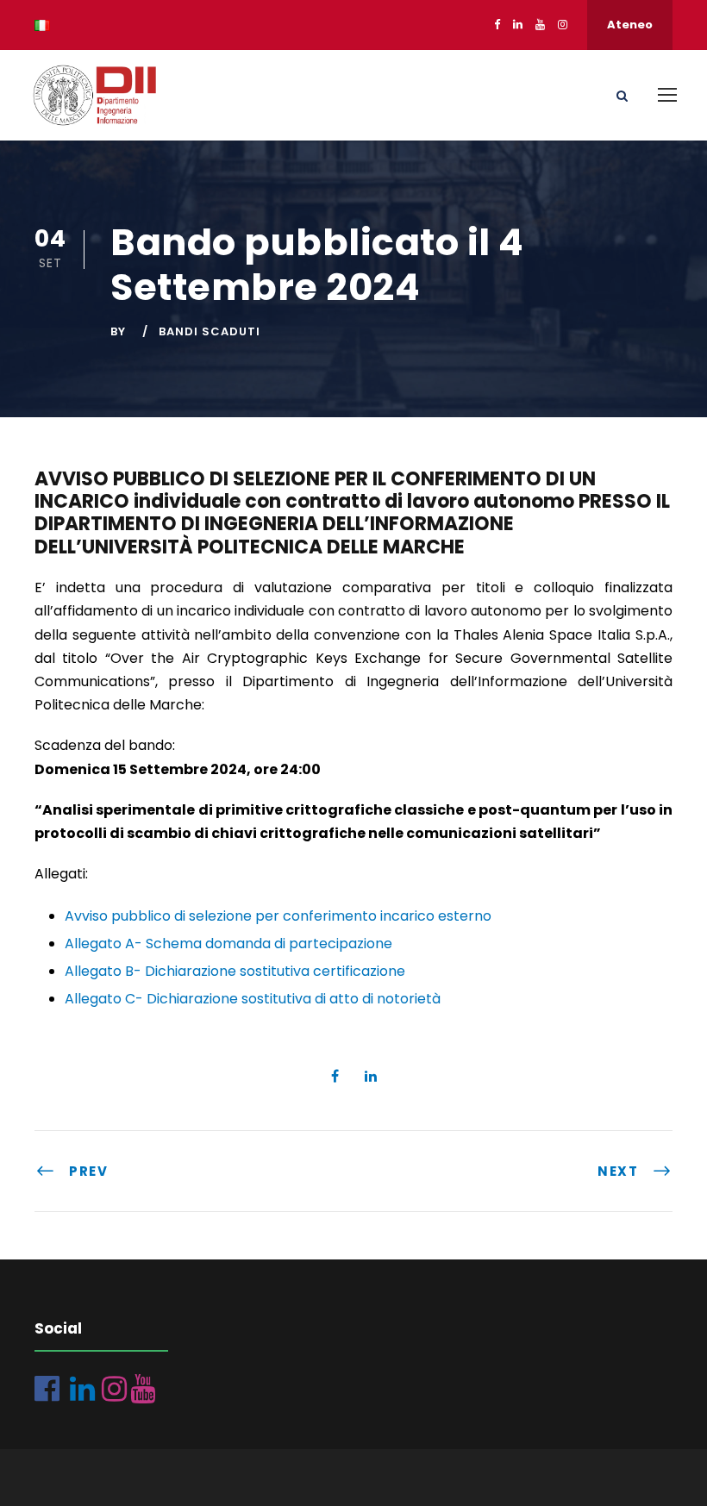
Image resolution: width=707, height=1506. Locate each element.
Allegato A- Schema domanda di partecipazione (228, 943)
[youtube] (540, 24)
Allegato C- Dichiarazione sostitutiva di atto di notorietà (253, 999)
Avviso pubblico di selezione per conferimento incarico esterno (278, 916)
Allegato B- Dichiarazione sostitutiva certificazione (235, 971)
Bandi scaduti (209, 331)
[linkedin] (517, 24)
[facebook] (497, 24)
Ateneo (630, 24)
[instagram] (562, 24)
